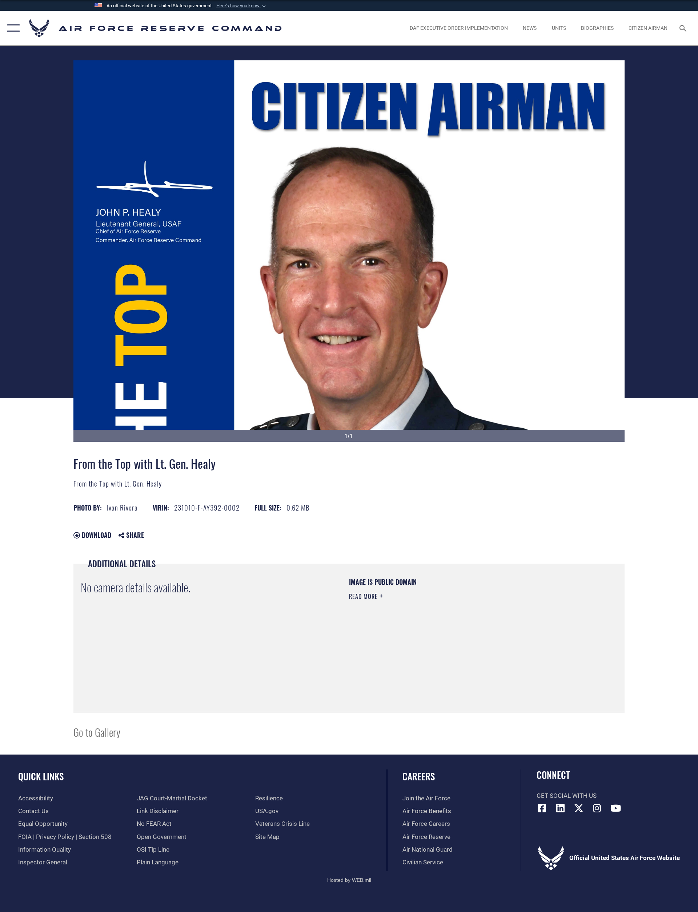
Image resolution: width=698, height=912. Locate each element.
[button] (241, 5)
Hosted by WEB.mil (349, 880)
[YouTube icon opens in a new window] (615, 808)
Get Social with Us (567, 795)
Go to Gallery (96, 732)
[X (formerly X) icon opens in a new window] (578, 808)
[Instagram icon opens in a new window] (597, 808)
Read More (364, 596)
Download (95, 535)
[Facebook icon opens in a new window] (542, 808)
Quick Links (41, 776)
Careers (418, 776)
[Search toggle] (683, 28)
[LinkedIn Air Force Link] (560, 808)
